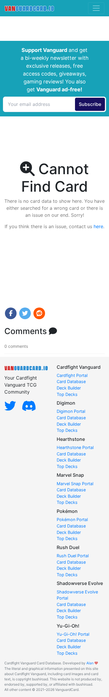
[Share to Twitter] (25, 313)
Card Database (71, 381)
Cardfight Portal (72, 375)
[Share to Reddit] (39, 313)
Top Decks (67, 394)
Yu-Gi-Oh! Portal (73, 634)
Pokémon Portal (72, 519)
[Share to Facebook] (11, 313)
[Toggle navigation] (96, 8)
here (98, 226)
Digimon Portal (71, 411)
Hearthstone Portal (75, 447)
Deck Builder (69, 387)
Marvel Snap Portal (75, 483)
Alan (90, 663)
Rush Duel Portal (73, 555)
